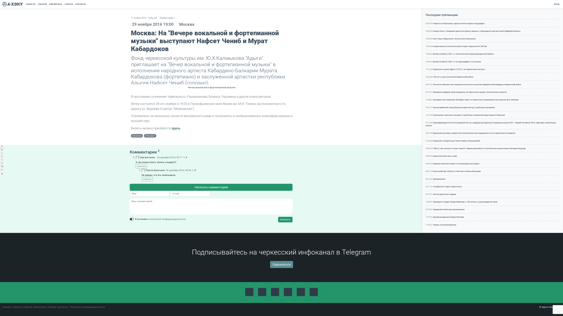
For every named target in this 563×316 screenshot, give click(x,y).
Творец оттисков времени (444, 225)
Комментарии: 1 (167, 18)
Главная (6, 307)
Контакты (62, 307)
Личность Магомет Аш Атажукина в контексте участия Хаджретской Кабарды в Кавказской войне (477, 84)
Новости (17, 307)
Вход (556, 4)
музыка (137, 135)
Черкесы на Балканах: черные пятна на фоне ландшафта (458, 23)
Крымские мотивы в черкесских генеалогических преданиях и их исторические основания (474, 133)
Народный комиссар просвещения (448, 209)
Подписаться (282, 264)
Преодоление (439, 179)
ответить (141, 166)
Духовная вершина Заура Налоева (448, 217)
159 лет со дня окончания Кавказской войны (453, 77)
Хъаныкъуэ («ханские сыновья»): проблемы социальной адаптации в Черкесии (469, 115)
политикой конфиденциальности (167, 219)
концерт (150, 135)
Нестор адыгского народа (444, 194)
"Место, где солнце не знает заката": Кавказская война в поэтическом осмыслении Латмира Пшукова (479, 148)
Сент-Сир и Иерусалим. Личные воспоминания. (454, 39)
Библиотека (40, 307)
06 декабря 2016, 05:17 (169, 157)
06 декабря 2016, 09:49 (178, 170)
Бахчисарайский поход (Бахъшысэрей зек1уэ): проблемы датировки (464, 107)
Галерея (52, 307)
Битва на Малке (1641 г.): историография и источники (457, 62)
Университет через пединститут (447, 187)
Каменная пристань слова (445, 156)
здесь (175, 128)
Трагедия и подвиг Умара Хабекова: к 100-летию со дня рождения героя (465, 202)
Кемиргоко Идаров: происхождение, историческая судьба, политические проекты (470, 92)
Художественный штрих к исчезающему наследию (456, 164)
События (152, 18)
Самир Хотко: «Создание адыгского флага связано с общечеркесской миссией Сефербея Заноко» (477, 31)
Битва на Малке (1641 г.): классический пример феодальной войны (463, 54)
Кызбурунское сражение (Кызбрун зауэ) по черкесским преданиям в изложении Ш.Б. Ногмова (475, 100)
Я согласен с (160, 219)
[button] (88, 4)
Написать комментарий (211, 187)
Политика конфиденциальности (87, 307)
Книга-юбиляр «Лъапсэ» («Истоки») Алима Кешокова (457, 171)
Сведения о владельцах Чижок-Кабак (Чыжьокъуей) (456, 141)
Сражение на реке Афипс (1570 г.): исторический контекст (459, 69)
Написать (285, 219)
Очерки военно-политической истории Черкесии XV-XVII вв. (460, 46)
